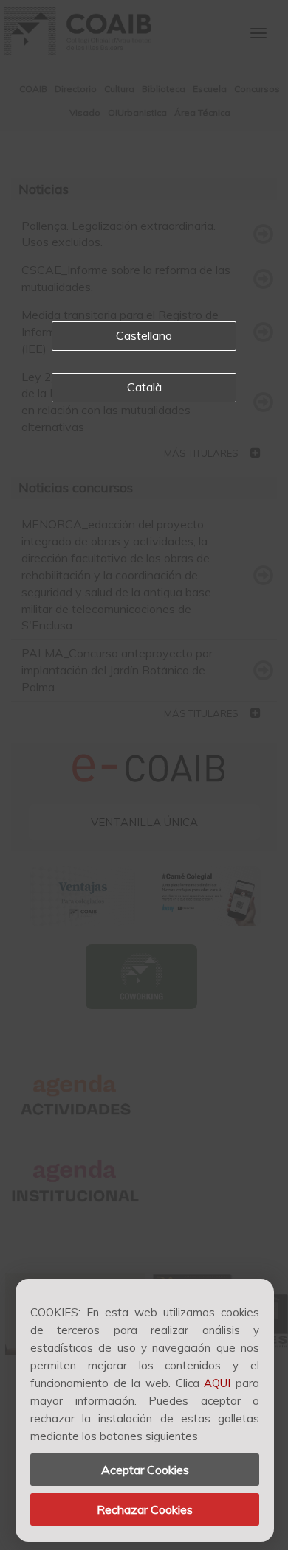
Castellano (144, 335)
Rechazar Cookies (145, 1509)
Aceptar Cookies (145, 1469)
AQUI (217, 1383)
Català (144, 387)
